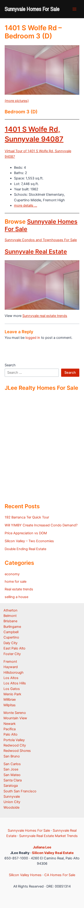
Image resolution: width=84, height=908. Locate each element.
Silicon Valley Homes (25, 875)
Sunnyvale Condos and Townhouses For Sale (41, 240)
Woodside (11, 807)
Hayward (11, 667)
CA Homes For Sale (59, 875)
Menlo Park (12, 694)
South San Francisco (20, 791)
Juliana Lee (42, 847)
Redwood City (15, 745)
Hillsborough (14, 672)
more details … (25, 205)
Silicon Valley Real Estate (53, 853)
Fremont (10, 661)
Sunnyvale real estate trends (44, 316)
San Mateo (12, 775)
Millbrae (10, 699)
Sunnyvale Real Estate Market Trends (48, 836)
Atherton (11, 610)
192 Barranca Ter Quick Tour (27, 517)
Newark (10, 724)
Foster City (12, 654)
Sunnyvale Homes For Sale (32, 9)
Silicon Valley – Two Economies (29, 541)
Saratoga (11, 786)
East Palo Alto (14, 648)
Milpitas (10, 705)
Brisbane (10, 621)
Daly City (11, 643)
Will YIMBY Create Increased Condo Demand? (41, 525)
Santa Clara (13, 780)
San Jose (11, 769)
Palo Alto (11, 734)
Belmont (10, 616)
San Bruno (12, 756)
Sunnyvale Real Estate (36, 251)
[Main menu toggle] (74, 9)
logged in (32, 338)
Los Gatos (12, 689)
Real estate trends (19, 589)
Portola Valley (14, 740)
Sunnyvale (12, 796)
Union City (12, 802)
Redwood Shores (17, 751)
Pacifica (10, 729)
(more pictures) (17, 101)
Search (10, 365)
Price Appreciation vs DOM (26, 533)
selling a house (16, 597)
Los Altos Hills (15, 683)
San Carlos (12, 764)
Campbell (11, 632)
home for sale (15, 581)
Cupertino (11, 637)
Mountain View (15, 718)
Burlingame (12, 627)
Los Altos (11, 678)
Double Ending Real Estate (25, 549)
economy (12, 574)
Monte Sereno (15, 713)
